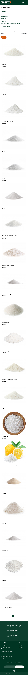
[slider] (1, 31)
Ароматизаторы (5, 16)
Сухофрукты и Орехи (6, 26)
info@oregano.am (4, 654)
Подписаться (19, 666)
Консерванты (4, 20)
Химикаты (3, 25)
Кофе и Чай (3, 21)
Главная (3, 7)
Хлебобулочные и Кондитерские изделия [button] (11, 23)
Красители (3, 18)
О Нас (20, 645)
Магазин (8, 7)
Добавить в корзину (14, 58)
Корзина (4, 645)
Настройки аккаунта (7, 647)
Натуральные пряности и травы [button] (8, 15)
